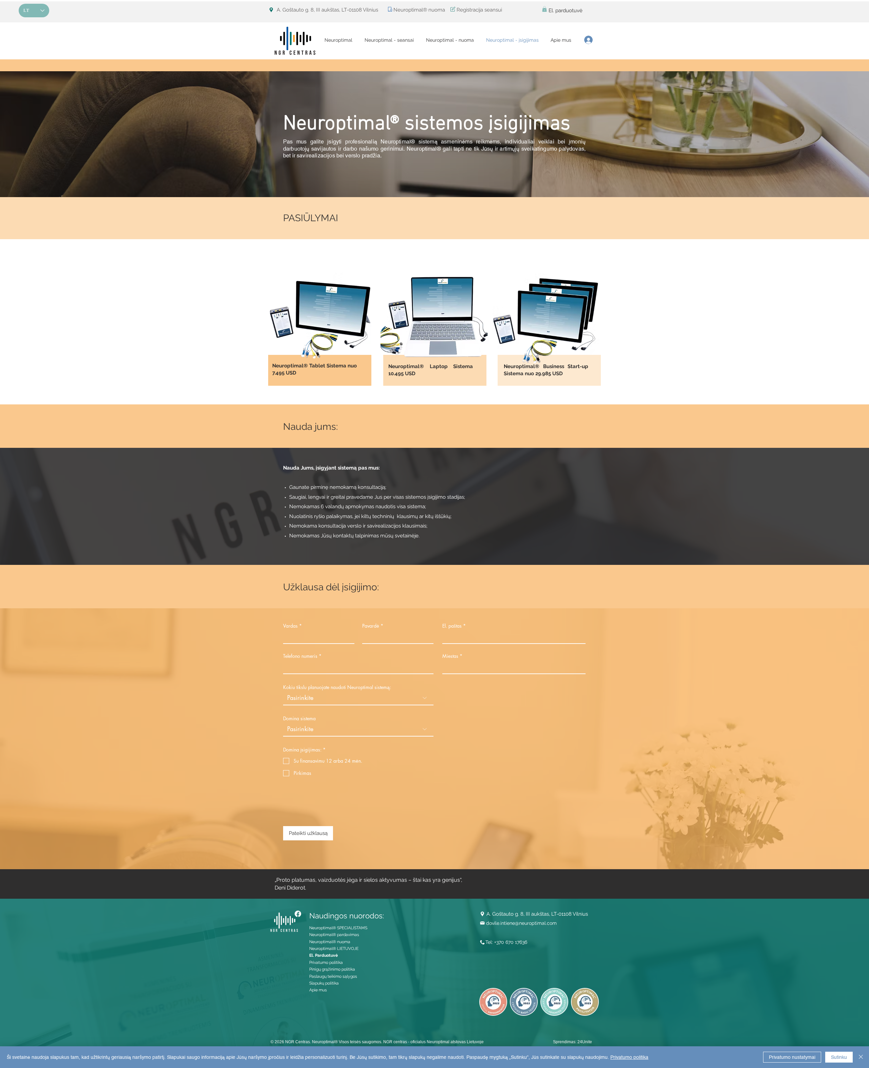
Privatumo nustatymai (792, 1057)
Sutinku (839, 1057)
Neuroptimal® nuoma (329, 941)
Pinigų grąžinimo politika (332, 969)
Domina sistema (299, 718)
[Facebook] (298, 914)
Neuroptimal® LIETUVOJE (333, 948)
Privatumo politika (326, 962)
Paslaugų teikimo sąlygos (333, 976)
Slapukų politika (324, 983)
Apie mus (318, 990)
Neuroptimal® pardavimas (334, 934)
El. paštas (452, 626)
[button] (544, 9)
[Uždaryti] (861, 1057)
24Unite (584, 1042)
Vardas (290, 626)
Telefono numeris (300, 656)
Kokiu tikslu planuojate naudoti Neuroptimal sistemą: (337, 687)
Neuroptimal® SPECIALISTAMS (338, 928)
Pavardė (370, 626)
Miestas (450, 656)
